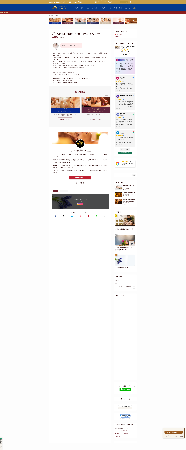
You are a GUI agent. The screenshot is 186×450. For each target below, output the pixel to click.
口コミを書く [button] (125, 54)
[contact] (84, 183)
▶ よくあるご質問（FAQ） (121, 431)
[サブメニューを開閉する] (134, 284)
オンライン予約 (124, 2)
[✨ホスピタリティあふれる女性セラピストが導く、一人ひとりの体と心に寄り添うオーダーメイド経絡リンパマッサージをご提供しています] (93, 12)
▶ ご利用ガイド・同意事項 (121, 433)
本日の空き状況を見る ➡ (80, 177)
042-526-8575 (107, 1)
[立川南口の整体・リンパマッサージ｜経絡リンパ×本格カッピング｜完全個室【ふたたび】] (60, 7)
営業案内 (55, 37)
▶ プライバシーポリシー (121, 436)
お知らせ (117, 283)
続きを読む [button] (119, 72)
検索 (134, 175)
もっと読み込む (125, 149)
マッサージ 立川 (64, 191)
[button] (55, 216)
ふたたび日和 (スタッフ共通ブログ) (123, 287)
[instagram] (76, 183)
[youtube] (81, 183)
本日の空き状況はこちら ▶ (173, 432)
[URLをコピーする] (105, 216)
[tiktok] (79, 183)
